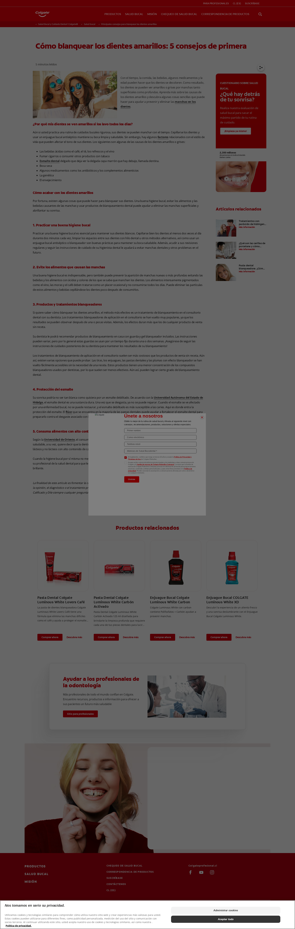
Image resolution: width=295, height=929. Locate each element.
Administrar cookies (225, 910)
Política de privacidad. (19, 925)
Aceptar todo (226, 919)
